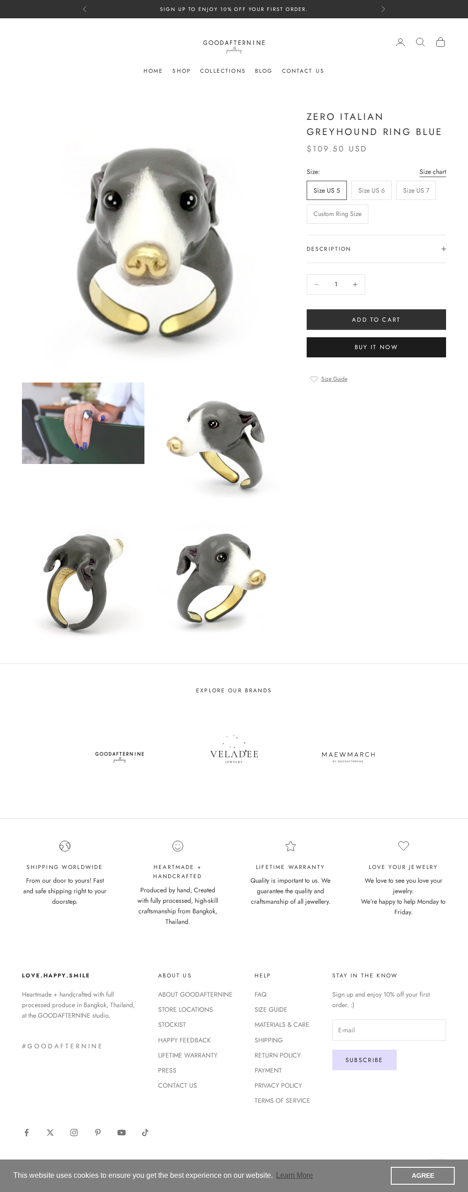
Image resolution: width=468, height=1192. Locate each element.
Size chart (433, 171)
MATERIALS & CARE (282, 1024)
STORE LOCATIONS (185, 1009)
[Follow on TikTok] (145, 1132)
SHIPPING (269, 1040)
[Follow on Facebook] (26, 1132)
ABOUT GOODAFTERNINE (195, 994)
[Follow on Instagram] (74, 1132)
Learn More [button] (294, 1175)
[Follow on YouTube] (121, 1132)
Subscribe (364, 1060)
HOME (154, 71)
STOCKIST (172, 1024)
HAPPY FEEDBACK (184, 1040)
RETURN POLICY (278, 1055)
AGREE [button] (423, 1175)
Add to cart (376, 319)
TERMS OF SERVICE (282, 1100)
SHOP (181, 71)
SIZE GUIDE (271, 1009)
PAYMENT (268, 1070)
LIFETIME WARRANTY (188, 1055)
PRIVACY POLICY (278, 1085)
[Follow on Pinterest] (97, 1132)
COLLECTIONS (223, 71)
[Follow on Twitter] (50, 1132)
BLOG (264, 71)
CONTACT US (303, 71)
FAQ (260, 994)
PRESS (167, 1070)
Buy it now (376, 347)
